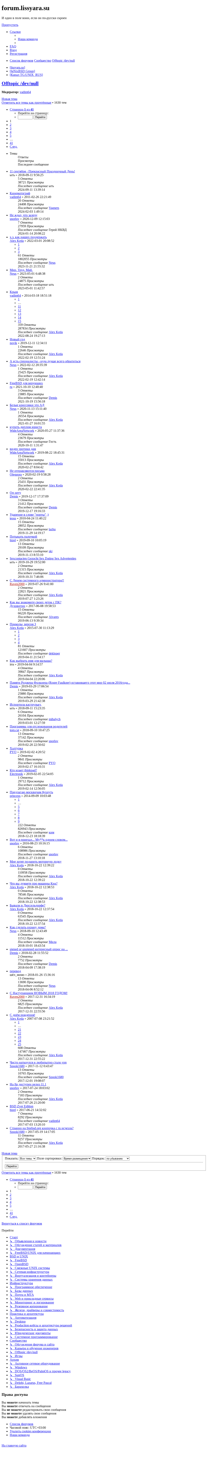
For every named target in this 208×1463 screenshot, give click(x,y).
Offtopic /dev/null (20, 83)
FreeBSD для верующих (26, 383)
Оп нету (15, 492)
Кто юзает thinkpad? (23, 770)
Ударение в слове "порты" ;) (29, 514)
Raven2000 (17, 584)
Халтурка (16, 748)
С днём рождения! (22, 1015)
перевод (15, 971)
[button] (22, 109)
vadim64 (25, 92)
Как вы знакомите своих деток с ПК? (35, 602)
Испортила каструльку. (25, 704)
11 (19, 306)
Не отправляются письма (27, 471)
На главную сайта (14, 1445)
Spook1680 (17, 1066)
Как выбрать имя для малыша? (31, 660)
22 (19, 1033)
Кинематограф (20, 193)
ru (11, 387)
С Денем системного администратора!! (37, 580)
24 (19, 1040)
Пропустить (10, 25)
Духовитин (17, 606)
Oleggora (16, 474)
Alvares (54, 617)
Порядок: (99, 1158)
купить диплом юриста (26, 427)
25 (19, 1044)
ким (51, 832)
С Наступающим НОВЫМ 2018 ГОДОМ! (38, 993)
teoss (13, 518)
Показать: (12, 1158)
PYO (13, 752)
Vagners (54, 208)
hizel (13, 540)
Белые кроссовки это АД (27, 405)
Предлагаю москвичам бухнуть (31, 792)
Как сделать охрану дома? (28, 927)
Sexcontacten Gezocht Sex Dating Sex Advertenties (43, 558)
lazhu (52, 529)
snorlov (14, 219)
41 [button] (11, 143)
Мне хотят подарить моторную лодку (36, 861)
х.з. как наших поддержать (28, 237)
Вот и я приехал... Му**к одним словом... (39, 839)
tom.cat (14, 730)
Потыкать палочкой (23, 536)
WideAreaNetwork (22, 430)
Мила (52, 942)
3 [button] (10, 128)
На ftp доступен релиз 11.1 (28, 1084)
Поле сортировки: (50, 1158)
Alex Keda (17, 240)
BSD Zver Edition (21, 1106)
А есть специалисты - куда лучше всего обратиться (45, 361)
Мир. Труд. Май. (21, 270)
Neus (52, 262)
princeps (15, 796)
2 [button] (10, 124)
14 (19, 317)
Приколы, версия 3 (23, 624)
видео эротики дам (23, 449)
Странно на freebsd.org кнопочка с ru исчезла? (42, 1128)
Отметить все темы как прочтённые (26, 102)
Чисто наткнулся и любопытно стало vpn (38, 1062)
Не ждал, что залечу (23, 215)
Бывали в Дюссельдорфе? (27, 905)
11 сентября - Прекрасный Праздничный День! (42, 171)
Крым (14, 292)
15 (19, 321)
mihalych (55, 719)
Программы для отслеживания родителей (38, 726)
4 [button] (10, 132)
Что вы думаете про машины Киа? (33, 883)
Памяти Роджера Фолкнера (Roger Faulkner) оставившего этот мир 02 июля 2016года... (70, 682)
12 (19, 310)
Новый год (17, 339)
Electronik (16, 774)
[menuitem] (28, 39)
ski (50, 551)
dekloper (54, 653)
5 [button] (10, 135)
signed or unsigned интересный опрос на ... (39, 949)
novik (13, 343)
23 (19, 1037)
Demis (53, 397)
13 (19, 313)
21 (19, 1029)
